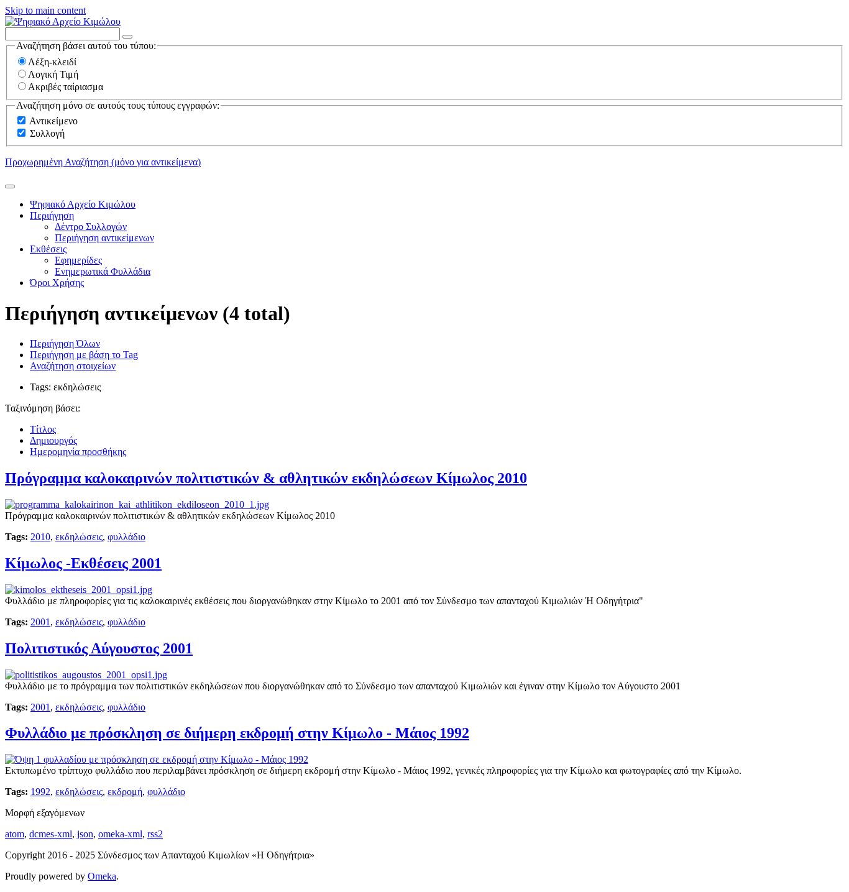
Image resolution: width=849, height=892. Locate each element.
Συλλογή (47, 133)
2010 (40, 536)
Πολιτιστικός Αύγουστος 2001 (99, 648)
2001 (40, 622)
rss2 (155, 834)
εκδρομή (125, 791)
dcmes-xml (50, 834)
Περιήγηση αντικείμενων (104, 237)
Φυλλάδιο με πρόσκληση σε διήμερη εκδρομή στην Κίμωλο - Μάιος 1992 (237, 733)
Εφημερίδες (78, 260)
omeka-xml (120, 834)
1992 (40, 791)
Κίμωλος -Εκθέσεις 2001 (83, 563)
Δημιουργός (53, 440)
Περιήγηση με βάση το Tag (84, 354)
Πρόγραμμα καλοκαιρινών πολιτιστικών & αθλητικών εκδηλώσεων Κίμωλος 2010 (266, 478)
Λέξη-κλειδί (52, 62)
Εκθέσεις (48, 249)
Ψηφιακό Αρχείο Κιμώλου (82, 204)
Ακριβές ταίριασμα (65, 86)
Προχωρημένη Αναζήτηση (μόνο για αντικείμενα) (103, 162)
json (85, 834)
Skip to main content (45, 10)
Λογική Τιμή (53, 74)
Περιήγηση (52, 215)
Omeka (102, 876)
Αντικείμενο (53, 121)
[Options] (127, 37)
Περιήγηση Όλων (65, 343)
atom (14, 834)
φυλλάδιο (126, 536)
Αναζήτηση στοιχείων (73, 366)
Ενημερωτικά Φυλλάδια (102, 271)
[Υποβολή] (10, 186)
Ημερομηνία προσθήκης (78, 451)
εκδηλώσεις (79, 536)
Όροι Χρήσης (57, 282)
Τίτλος (43, 429)
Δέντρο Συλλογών (91, 226)
